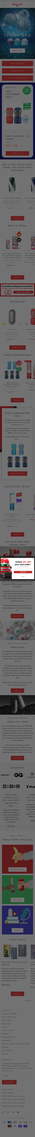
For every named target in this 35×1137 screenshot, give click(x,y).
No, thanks (23, 576)
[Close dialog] (33, 559)
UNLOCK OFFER (23, 572)
